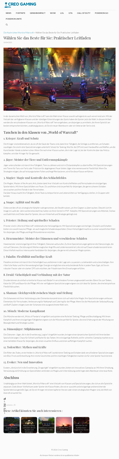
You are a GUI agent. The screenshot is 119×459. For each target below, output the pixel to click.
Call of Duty (83, 13)
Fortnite (20, 13)
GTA (70, 13)
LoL (62, 13)
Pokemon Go (101, 13)
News (8, 13)
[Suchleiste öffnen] (6, 25)
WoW (53, 13)
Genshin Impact (37, 13)
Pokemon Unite (14, 19)
